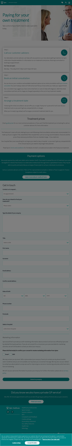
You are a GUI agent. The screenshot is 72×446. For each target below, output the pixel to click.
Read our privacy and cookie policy (51, 439)
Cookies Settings (16, 443)
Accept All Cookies (32, 443)
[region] (36, 440)
